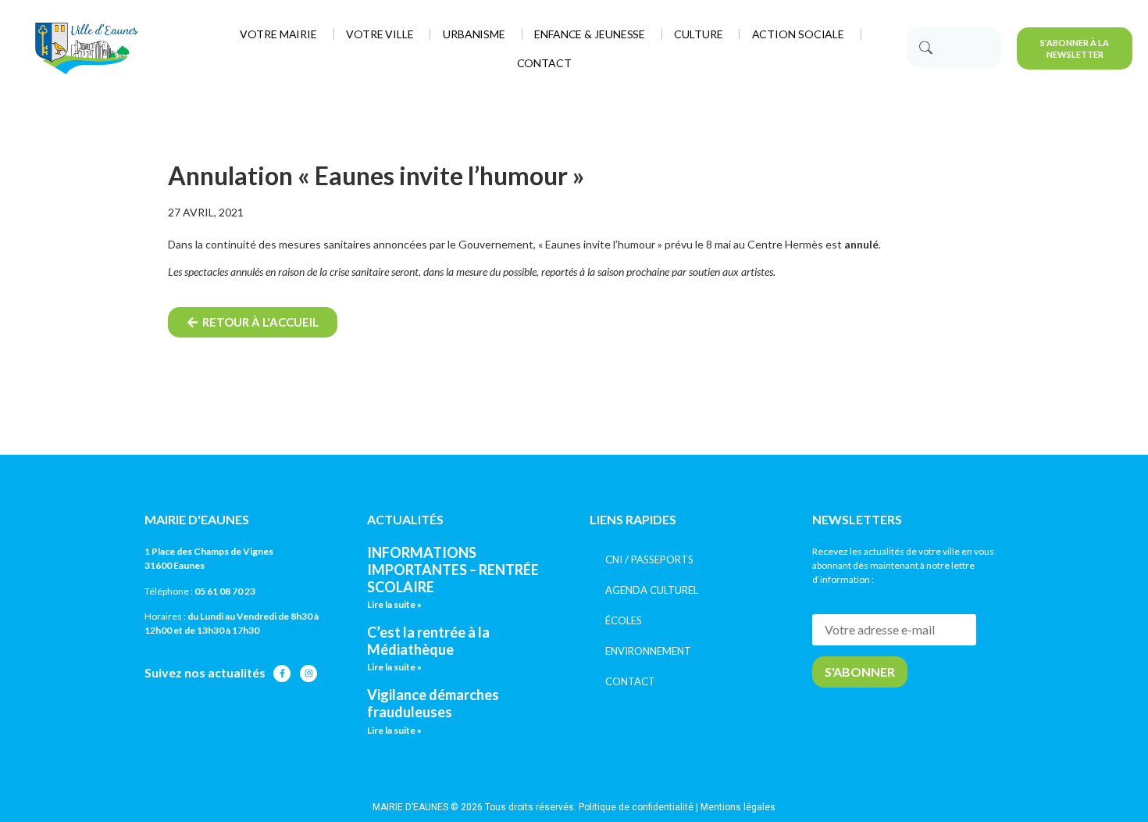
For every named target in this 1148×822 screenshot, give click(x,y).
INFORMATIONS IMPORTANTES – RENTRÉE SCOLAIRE (453, 569)
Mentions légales (738, 807)
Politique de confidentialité (636, 807)
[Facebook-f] (282, 673)
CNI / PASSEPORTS (649, 559)
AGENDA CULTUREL (651, 590)
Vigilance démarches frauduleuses (433, 703)
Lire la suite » (394, 604)
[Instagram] (308, 673)
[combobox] (954, 47)
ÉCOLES (623, 620)
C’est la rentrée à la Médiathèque (428, 641)
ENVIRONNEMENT (648, 651)
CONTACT (630, 681)
